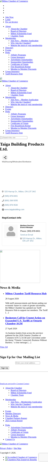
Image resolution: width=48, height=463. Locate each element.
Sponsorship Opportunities (22, 62)
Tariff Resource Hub (14, 74)
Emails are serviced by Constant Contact (14, 384)
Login (7, 19)
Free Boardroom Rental (21, 67)
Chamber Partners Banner (16, 418)
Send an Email (26, 235)
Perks (7, 52)
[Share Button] (5, 157)
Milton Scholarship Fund (21, 33)
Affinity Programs (18, 55)
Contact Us (10, 439)
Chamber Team (17, 36)
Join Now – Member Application (24, 41)
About (8, 26)
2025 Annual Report (14, 421)
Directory (9, 48)
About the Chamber (19, 29)
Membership (10, 38)
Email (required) (7, 363)
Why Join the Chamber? (21, 43)
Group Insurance (18, 57)
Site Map (17, 448)
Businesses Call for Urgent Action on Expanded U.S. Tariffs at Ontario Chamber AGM (25, 320)
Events (8, 50)
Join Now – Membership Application (26, 402)
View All (4, 347)
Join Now (9, 17)
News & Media (11, 416)
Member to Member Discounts (23, 69)
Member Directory (13, 413)
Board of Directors (18, 31)
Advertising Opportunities (22, 60)
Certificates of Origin (19, 64)
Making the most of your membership (26, 45)
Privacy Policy (6, 448)
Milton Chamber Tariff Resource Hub (26, 293)
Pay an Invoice (11, 22)
